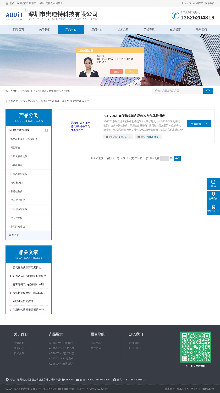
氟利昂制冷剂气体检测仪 (23, 138)
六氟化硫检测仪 (18, 156)
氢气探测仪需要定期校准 (27, 267)
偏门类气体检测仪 (49, 101)
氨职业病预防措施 (23, 301)
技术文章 (123, 29)
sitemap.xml (207, 388)
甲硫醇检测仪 (17, 226)
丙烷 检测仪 (16, 182)
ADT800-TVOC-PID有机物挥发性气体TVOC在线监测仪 (63, 348)
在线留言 (198, 3)
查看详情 (196, 123)
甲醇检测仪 (16, 191)
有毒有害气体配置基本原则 (28, 284)
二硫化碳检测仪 (18, 209)
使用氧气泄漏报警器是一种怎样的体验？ (30, 309)
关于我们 (44, 29)
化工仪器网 (183, 388)
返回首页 (186, 3)
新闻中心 (96, 29)
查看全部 (14, 235)
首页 (22, 101)
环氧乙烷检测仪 (18, 173)
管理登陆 (195, 388)
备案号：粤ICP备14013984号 (92, 388)
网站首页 (18, 29)
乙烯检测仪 (16, 165)
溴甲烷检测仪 (17, 200)
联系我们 (209, 3)
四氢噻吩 (15, 147)
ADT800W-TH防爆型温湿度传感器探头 (63, 363)
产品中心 (70, 29)
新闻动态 (19, 348)
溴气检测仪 (16, 217)
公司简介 (19, 343)
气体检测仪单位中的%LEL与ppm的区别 (30, 292)
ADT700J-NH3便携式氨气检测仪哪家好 (63, 358)
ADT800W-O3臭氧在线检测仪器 (63, 343)
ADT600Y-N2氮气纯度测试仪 (63, 353)
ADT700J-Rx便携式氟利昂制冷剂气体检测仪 (134, 116)
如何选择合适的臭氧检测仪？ (29, 275)
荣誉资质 (149, 29)
